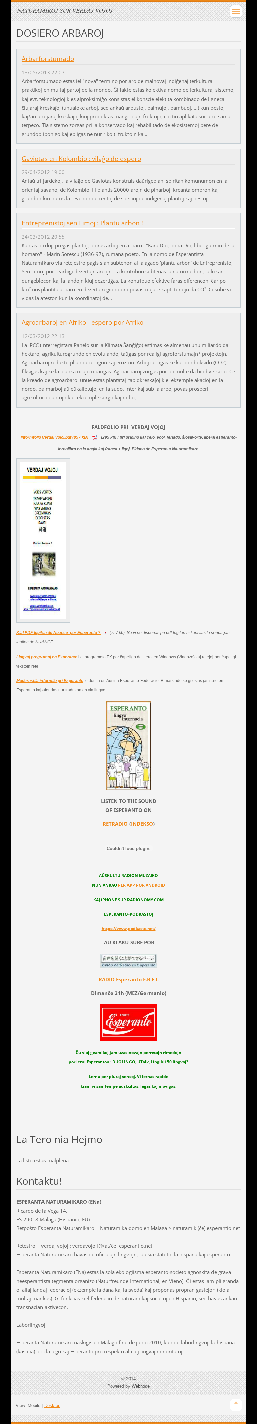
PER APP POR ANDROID (141, 885)
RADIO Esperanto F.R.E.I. (129, 979)
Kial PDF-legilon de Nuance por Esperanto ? (58, 632)
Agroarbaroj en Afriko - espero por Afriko (82, 322)
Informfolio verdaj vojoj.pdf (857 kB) (54, 437)
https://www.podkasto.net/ (129, 928)
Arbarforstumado (48, 58)
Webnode (141, 1386)
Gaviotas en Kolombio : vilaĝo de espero (81, 158)
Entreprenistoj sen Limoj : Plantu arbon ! (82, 223)
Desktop (52, 1405)
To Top (236, 1405)
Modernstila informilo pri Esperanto (49, 680)
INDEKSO (142, 823)
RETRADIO (115, 823)
